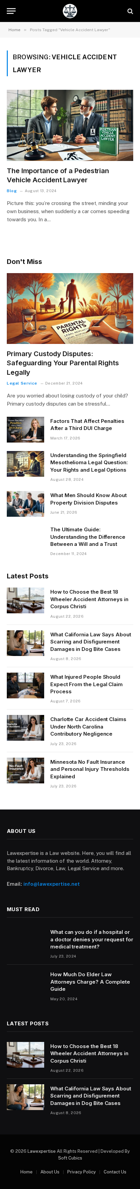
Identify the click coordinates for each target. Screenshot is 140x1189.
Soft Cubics (70, 1158)
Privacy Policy (81, 1171)
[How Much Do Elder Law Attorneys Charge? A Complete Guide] (25, 983)
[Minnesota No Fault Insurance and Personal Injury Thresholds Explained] (25, 770)
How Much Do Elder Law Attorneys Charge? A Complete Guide (90, 981)
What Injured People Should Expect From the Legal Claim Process (86, 684)
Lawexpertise (42, 1151)
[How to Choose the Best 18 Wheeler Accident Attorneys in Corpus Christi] (25, 600)
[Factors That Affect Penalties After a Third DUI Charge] (25, 430)
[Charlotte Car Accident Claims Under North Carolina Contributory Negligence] (25, 728)
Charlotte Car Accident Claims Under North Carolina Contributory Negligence (88, 726)
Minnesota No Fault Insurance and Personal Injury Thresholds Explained (89, 769)
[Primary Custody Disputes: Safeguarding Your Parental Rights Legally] (70, 308)
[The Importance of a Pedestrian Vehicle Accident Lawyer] (70, 125)
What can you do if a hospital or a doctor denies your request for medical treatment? (91, 939)
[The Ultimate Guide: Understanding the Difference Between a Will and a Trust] (25, 538)
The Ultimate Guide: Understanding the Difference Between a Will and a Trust (87, 536)
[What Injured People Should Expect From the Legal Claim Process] (25, 685)
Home (26, 1171)
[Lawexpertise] (70, 11)
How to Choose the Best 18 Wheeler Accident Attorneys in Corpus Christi (89, 599)
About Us (49, 1171)
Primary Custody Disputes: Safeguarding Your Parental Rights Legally (63, 363)
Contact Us (115, 1171)
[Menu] (11, 11)
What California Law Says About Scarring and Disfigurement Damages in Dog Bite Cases (90, 641)
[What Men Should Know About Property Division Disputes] (25, 504)
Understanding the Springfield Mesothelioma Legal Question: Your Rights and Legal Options (89, 462)
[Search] (129, 11)
